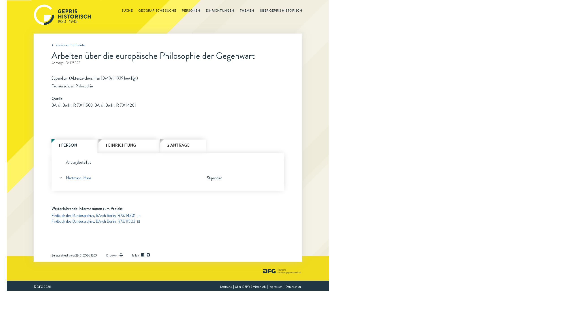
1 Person (68, 145)
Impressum (275, 286)
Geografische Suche (157, 10)
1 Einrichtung (121, 145)
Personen (191, 10)
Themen (247, 10)
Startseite (226, 286)
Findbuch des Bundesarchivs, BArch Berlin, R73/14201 (93, 215)
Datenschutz (293, 286)
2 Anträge (178, 145)
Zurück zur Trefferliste (70, 44)
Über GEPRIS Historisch (250, 286)
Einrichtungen (220, 10)
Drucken (111, 255)
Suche (127, 10)
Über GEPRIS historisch (281, 10)
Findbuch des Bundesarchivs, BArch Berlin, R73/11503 (93, 221)
